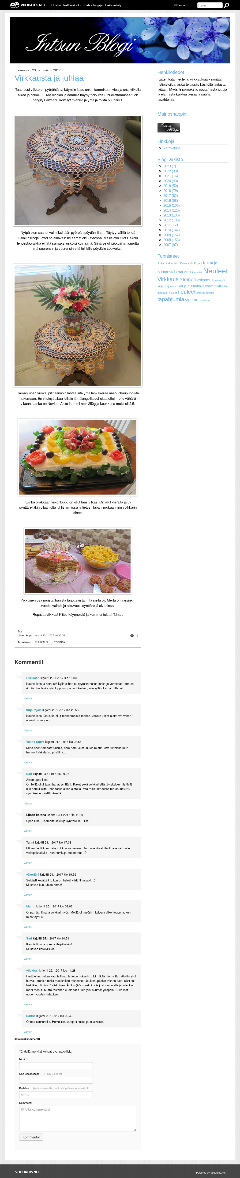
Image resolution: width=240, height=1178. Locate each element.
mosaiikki (163, 292)
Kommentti (25, 1103)
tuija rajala (33, 710)
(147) (171, 230)
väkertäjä (32, 874)
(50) (170, 186)
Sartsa (30, 1016)
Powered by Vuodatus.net (210, 1172)
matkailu (220, 286)
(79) (170, 191)
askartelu (204, 280)
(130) (171, 215)
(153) (171, 240)
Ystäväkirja (171, 148)
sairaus (210, 292)
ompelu (200, 292)
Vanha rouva (35, 742)
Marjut (30, 906)
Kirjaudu (179, 5)
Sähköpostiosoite (41, 1073)
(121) (171, 225)
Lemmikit (197, 272)
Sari (29, 774)
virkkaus (41, 642)
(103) (171, 220)
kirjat (161, 286)
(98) (170, 200)
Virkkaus (168, 279)
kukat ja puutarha (188, 286)
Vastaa (28, 698)
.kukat (161, 263)
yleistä (206, 300)
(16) (170, 176)
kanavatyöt (218, 280)
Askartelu (172, 263)
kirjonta (169, 286)
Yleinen (188, 279)
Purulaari (33, 678)
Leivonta (182, 271)
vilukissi (32, 970)
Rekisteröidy (113, 5)
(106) (171, 205)
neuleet (186, 292)
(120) (171, 210)
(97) (170, 245)
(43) (170, 181)
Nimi (22, 1059)
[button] (81, 5)
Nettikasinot (71, 5)
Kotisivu (54, 1088)
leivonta (58, 642)
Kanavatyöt (186, 263)
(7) (169, 166)
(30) (170, 171)
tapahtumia (171, 299)
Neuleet (215, 271)
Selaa (93, 5)
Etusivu (56, 5)
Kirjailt (198, 263)
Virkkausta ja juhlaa (49, 78)
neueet (173, 292)
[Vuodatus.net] (28, 1172)
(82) (170, 196)
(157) (171, 235)
